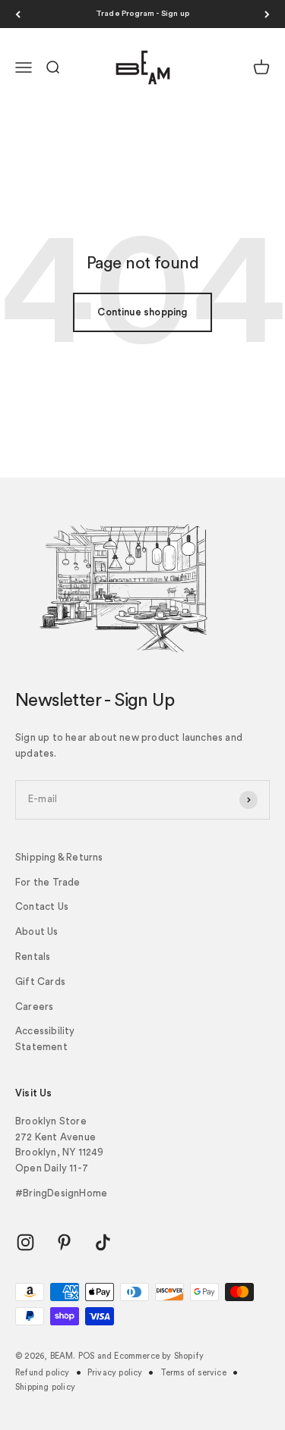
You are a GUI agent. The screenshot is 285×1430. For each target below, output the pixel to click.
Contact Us (41, 906)
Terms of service (193, 1373)
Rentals (32, 956)
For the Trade (48, 882)
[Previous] (18, 14)
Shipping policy (45, 1387)
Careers (34, 1006)
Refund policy (42, 1373)
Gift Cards (40, 981)
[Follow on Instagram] (25, 1242)
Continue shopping (142, 312)
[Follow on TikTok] (103, 1242)
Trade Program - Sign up (143, 13)
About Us (37, 931)
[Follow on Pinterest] (64, 1242)
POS (86, 1356)
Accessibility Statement (45, 1039)
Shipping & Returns (59, 857)
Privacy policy (115, 1373)
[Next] (267, 14)
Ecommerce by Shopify (159, 1356)
